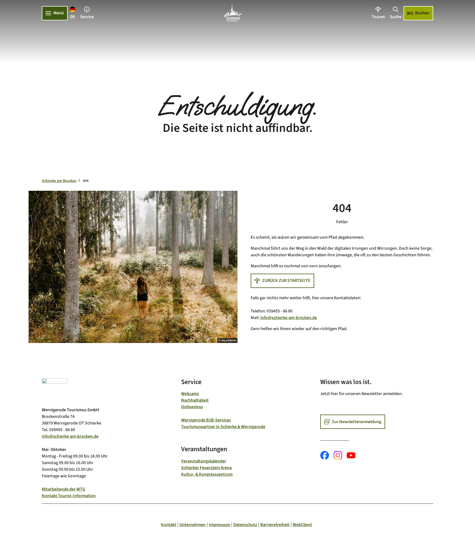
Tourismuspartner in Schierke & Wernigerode (223, 427)
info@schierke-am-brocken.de (288, 318)
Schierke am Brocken (59, 181)
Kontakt (168, 525)
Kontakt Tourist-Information (69, 496)
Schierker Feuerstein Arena (206, 468)
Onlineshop (192, 407)
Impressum (219, 525)
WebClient (302, 525)
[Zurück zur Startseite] (232, 13)
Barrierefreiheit (274, 525)
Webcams (190, 394)
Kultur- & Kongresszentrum (207, 474)
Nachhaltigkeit (195, 400)
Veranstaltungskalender (203, 461)
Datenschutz (245, 525)
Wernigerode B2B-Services (206, 420)
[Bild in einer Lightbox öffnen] (54, 390)
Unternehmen (192, 525)
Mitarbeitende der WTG (63, 489)
